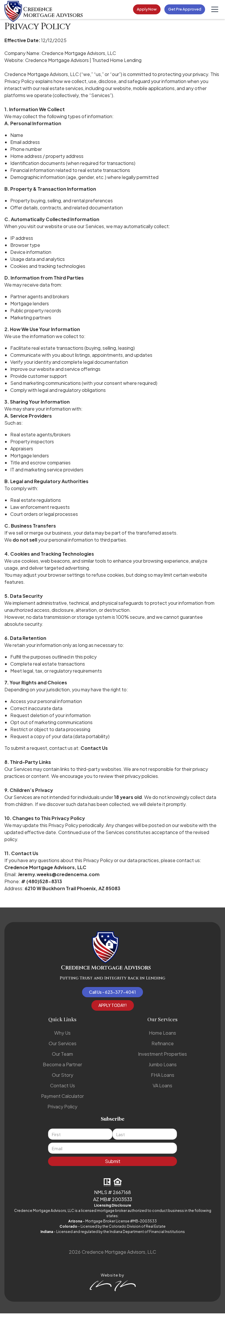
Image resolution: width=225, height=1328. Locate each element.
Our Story (62, 1075)
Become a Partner (62, 1064)
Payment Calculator (62, 1096)
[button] (215, 9)
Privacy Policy (62, 1106)
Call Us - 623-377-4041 (112, 992)
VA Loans (162, 1085)
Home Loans (162, 1033)
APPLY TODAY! (112, 1005)
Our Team (62, 1054)
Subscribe (113, 1118)
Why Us (62, 1033)
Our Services (62, 1043)
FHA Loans (162, 1075)
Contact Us (62, 1085)
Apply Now (147, 9)
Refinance (162, 1043)
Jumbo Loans (163, 1064)
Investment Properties (162, 1054)
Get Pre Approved (184, 9)
